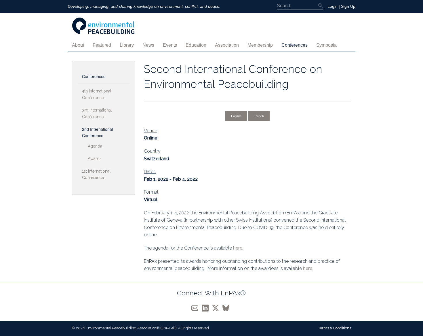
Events (170, 45)
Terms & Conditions (334, 328)
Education (196, 45)
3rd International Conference (97, 113)
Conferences (294, 45)
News (148, 45)
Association (227, 45)
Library (127, 45)
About (78, 45)
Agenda (95, 146)
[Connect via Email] (196, 307)
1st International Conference (96, 174)
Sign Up (348, 6)
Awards (95, 158)
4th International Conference (96, 94)
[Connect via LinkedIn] (207, 307)
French (259, 116)
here (237, 248)
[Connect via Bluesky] (227, 307)
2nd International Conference (97, 132)
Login (332, 6)
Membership (260, 45)
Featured (102, 45)
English (236, 116)
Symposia (326, 45)
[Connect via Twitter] (217, 307)
